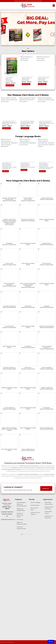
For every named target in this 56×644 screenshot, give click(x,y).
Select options (10, 85)
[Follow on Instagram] (28, 642)
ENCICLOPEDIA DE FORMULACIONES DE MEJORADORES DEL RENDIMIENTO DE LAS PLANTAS (28, 165)
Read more (5, 171)
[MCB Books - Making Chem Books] (28, 5)
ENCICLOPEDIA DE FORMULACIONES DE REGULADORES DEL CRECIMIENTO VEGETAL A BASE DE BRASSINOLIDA (9, 166)
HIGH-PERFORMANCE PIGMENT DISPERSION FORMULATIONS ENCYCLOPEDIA (27, 123)
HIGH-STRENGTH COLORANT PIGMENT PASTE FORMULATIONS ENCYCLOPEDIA (9, 123)
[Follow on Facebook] (27, 642)
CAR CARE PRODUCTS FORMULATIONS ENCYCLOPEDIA (27, 79)
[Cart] (54, 5)
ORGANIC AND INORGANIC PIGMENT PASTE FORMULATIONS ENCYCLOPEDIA (46, 123)
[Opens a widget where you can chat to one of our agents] (51, 641)
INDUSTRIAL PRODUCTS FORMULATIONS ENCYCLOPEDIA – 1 (43, 79)
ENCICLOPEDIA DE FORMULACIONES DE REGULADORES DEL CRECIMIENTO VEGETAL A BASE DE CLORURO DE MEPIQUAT (46, 166)
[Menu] (2, 5)
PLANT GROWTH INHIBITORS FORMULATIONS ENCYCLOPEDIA (9, 79)
